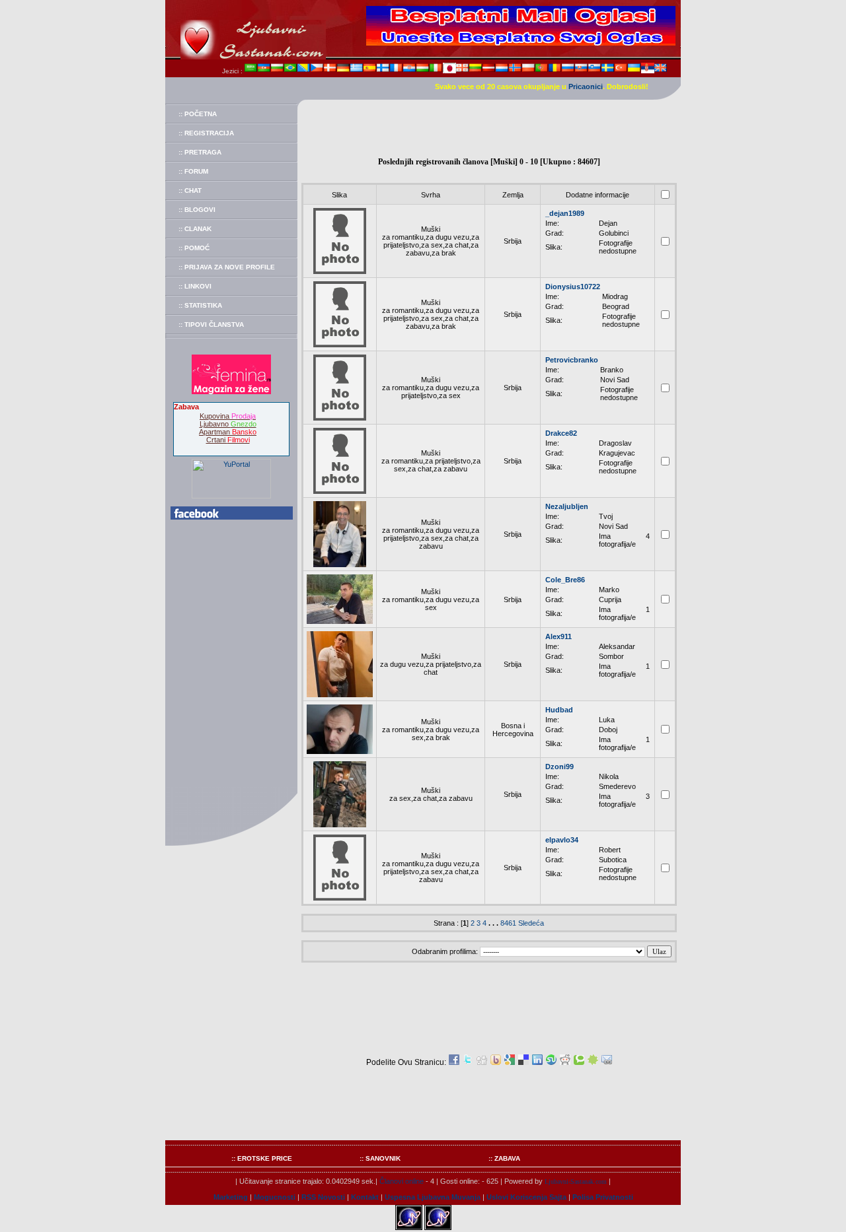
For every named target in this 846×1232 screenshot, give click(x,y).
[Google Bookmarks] (509, 1062)
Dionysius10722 (572, 287)
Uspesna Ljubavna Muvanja (433, 1197)
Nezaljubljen (566, 506)
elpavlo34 (561, 840)
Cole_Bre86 (565, 580)
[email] (606, 1062)
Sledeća (531, 923)
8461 (508, 923)
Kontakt (365, 1197)
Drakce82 (561, 433)
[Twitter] (468, 1062)
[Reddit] (565, 1062)
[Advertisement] (489, 129)
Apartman (227, 432)
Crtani (228, 440)
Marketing (230, 1197)
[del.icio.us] (523, 1062)
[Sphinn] (593, 1062)
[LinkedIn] (537, 1062)
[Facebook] (454, 1062)
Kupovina (228, 416)
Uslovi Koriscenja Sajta (526, 1197)
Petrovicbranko (571, 360)
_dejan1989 (564, 213)
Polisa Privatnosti (602, 1197)
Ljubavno (228, 424)
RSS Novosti (323, 1197)
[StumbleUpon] (551, 1062)
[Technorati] (579, 1062)
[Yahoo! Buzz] (495, 1062)
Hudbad (559, 710)
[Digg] (482, 1062)
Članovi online (401, 1181)
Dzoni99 (559, 766)
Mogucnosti (274, 1197)
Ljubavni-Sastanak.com (576, 1181)
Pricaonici (585, 86)
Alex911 (558, 636)
